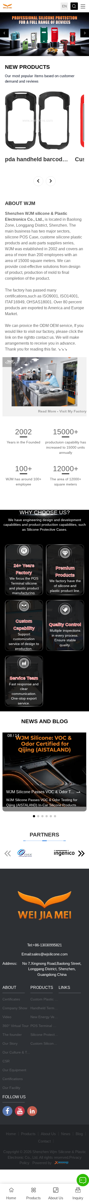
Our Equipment (14, 1070)
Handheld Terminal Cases (50, 1008)
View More (13, 166)
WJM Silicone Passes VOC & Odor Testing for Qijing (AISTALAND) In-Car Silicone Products (40, 792)
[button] (4, 33)
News (65, 1134)
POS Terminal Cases (46, 1026)
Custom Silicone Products (50, 1043)
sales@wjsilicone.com (50, 954)
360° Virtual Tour (15, 1026)
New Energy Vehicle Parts (50, 1017)
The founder (12, 1035)
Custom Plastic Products (49, 999)
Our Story (10, 1043)
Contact (44, 1141)
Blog (79, 1134)
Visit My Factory (73, 411)
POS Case (29, 237)
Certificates (11, 999)
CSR (6, 1061)
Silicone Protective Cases (50, 1035)
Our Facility (11, 1088)
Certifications (12, 1079)
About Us (48, 1134)
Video (6, 1017)
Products (28, 1134)
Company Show (14, 1008)
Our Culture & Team (18, 1052)
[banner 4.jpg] (44, 34)
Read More (47, 411)
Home (11, 1134)
